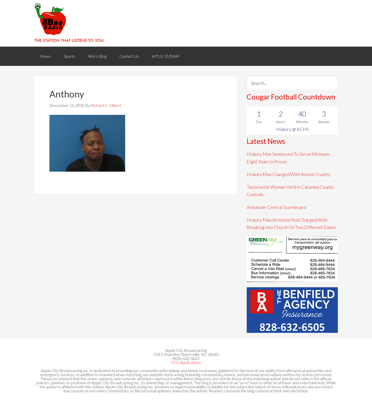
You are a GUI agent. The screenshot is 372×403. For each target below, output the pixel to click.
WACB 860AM (186, 23)
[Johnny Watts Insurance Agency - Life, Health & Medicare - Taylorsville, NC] (292, 259)
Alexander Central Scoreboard (276, 207)
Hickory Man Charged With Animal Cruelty (288, 174)
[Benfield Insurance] (292, 310)
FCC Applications (186, 362)
